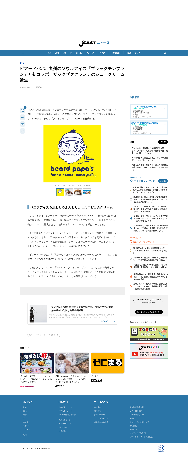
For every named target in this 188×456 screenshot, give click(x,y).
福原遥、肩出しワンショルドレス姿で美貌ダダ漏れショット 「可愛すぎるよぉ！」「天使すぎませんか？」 (151, 218)
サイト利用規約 (136, 411)
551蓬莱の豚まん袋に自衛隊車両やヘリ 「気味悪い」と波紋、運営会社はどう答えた (150, 250)
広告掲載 (133, 426)
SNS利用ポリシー (137, 414)
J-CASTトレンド (65, 411)
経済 (64, 53)
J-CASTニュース (65, 407)
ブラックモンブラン (51, 335)
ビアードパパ (34, 335)
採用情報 (97, 411)
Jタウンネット (64, 427)
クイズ (137, 53)
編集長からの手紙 (101, 422)
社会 (49, 53)
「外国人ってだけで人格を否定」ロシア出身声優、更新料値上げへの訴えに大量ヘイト (151, 267)
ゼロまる (62, 431)
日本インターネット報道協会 (141, 437)
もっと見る (163, 181)
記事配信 (133, 429)
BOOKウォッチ (65, 420)
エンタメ (79, 53)
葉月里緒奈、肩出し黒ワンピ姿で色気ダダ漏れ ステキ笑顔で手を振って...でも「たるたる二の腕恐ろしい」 (150, 199)
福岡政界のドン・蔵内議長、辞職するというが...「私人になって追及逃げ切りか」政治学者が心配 (151, 276)
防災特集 (116, 53)
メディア (101, 53)
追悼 (132, 142)
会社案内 (97, 407)
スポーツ (90, 53)
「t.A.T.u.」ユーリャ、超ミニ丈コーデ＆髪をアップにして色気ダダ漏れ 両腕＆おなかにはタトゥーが (151, 208)
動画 (129, 53)
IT (71, 53)
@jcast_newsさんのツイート (143, 322)
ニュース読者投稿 (101, 418)
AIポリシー (134, 418)
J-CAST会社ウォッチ (67, 414)
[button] (23, 53)
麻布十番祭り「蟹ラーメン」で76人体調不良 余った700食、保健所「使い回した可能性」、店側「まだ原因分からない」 (151, 228)
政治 (57, 53)
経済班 (39, 87)
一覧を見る (163, 142)
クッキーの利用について (139, 422)
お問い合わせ (99, 414)
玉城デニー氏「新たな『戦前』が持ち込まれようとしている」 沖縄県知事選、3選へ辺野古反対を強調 (151, 286)
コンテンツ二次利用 (138, 433)
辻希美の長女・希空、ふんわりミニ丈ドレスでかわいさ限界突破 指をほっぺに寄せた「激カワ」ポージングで (150, 189)
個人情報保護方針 (137, 407)
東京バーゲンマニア (67, 423)
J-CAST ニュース (94, 43)
